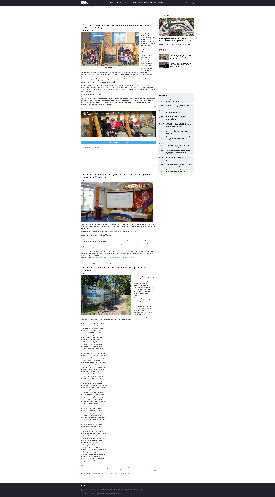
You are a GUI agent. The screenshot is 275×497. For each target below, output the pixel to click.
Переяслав (85, 147)
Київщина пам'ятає (117, 479)
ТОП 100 (160, 3)
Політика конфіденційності (147, 3)
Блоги (134, 3)
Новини (118, 3)
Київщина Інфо (139, 304)
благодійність (97, 147)
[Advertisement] (118, 17)
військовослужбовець (99, 479)
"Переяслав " (146, 65)
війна (111, 479)
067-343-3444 (120, 493)
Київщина (85, 263)
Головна (110, 3)
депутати (91, 147)
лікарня (101, 263)
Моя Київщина (114, 231)
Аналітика (126, 3)
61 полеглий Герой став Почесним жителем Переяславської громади (113, 258)
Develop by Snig (190, 494)
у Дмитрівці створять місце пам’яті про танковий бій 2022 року (112, 473)
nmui (134, 231)
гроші (97, 263)
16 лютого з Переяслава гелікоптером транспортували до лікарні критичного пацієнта (119, 109)
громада (106, 263)
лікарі (109, 263)
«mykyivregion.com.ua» (138, 489)
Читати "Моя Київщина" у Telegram (118, 142)
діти (95, 263)
